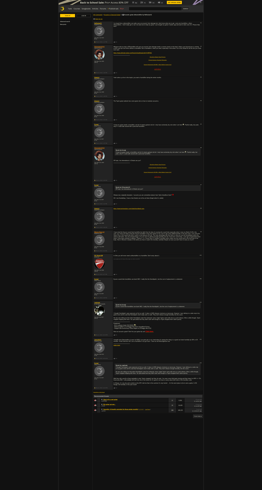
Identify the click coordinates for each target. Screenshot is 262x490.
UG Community (97, 15)
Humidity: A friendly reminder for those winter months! (120, 409)
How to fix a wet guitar (110, 399)
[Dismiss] (200, 2)
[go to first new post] (102, 400)
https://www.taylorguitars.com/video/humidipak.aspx (128, 208)
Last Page (147, 409)
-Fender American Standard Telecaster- (157, 60)
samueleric (97, 339)
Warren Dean (98, 232)
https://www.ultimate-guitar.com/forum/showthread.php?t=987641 (132, 53)
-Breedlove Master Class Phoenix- (158, 57)
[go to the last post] (201, 401)
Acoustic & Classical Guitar (112, 15)
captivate (97, 302)
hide (167, 401)
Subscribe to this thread (99, 392)
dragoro (96, 77)
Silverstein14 (98, 47)
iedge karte (116, 345)
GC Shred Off (98, 255)
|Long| (96, 124)
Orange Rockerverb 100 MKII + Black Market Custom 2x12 (157, 64)
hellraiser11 (98, 23)
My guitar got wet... (109, 404)
